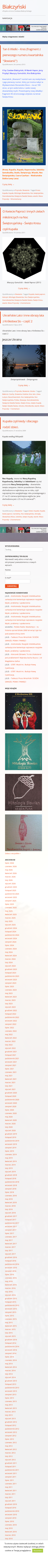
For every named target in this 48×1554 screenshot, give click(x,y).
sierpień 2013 (10, 1447)
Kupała (11, 211)
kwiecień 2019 (11, 1214)
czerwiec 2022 (11, 1084)
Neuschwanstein (14, 444)
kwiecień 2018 (11, 1255)
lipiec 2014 (9, 1410)
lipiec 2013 (9, 1451)
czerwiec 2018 (11, 1248)
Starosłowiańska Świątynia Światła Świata (17, 214)
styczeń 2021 (10, 1142)
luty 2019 (9, 1221)
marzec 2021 (10, 1135)
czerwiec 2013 (11, 1454)
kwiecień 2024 (11, 1008)
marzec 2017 (10, 1300)
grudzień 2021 (11, 1104)
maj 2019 (9, 1211)
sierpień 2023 (10, 1036)
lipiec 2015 (9, 1368)
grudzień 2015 (11, 1351)
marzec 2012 (10, 1506)
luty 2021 (9, 1139)
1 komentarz (15, 456)
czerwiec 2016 (11, 1331)
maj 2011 (9, 1540)
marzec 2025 (10, 971)
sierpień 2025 (10, 953)
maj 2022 (9, 1087)
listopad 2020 (10, 1149)
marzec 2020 (10, 1176)
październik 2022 (12, 1070)
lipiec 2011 (9, 1533)
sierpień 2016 (10, 1324)
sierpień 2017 (10, 1283)
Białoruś (5, 441)
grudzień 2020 (11, 1145)
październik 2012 (12, 1482)
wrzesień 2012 (11, 1485)
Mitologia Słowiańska (22, 211)
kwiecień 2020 (11, 1173)
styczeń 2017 (10, 1307)
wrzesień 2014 (11, 1403)
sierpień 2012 (10, 1488)
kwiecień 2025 (11, 967)
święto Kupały (36, 450)
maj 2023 (9, 1046)
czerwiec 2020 (11, 1166)
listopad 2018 (10, 1231)
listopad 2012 (10, 1478)
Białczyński (14, 6)
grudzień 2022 (11, 1063)
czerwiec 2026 (11, 919)
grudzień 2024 (11, 981)
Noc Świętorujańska (32, 332)
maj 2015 (9, 1375)
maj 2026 (9, 923)
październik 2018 (12, 1235)
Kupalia (5, 211)
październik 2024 (12, 988)
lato (34, 441)
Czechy (11, 441)
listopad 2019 (10, 1190)
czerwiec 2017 (11, 1289)
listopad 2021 (10, 1108)
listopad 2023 (10, 1025)
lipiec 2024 (9, 998)
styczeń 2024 (10, 1019)
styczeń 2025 (10, 977)
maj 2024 (9, 1005)
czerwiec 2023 (11, 1043)
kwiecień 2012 (11, 1502)
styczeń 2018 (10, 1265)
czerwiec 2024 (11, 1001)
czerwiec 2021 (11, 1125)
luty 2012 (9, 1509)
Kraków (25, 441)
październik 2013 (12, 1440)
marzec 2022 (10, 1094)
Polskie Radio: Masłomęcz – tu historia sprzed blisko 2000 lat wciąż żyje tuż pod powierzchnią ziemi (23, 683)
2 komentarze (25, 338)
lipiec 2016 (9, 1327)
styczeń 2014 (10, 1430)
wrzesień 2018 (11, 1238)
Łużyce (4, 444)
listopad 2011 (10, 1519)
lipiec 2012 (9, 1492)
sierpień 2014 (10, 1406)
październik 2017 (12, 1276)
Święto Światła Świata (10, 453)
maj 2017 (9, 1293)
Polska (16, 447)
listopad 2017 (10, 1272)
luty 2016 (9, 1344)
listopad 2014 (10, 1396)
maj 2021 (9, 1128)
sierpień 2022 (10, 1077)
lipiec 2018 (9, 1245)
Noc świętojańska (36, 211)
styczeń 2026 (10, 936)
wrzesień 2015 (11, 1362)
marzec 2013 (10, 1464)
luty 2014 (9, 1427)
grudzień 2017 (11, 1269)
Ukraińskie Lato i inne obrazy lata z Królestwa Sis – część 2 (22, 358)
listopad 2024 (10, 984)
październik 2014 (12, 1399)
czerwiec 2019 (11, 1207)
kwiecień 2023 (11, 1049)
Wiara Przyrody (13, 338)
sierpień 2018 (10, 1241)
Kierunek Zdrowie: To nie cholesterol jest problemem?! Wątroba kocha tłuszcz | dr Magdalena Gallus (23, 710)
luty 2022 (9, 1097)
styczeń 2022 (10, 1101)
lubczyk (5, 332)
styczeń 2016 (10, 1348)
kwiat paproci (40, 329)
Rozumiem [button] (38, 1550)
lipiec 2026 (9, 916)
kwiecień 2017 (11, 1296)
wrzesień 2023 (11, 1032)
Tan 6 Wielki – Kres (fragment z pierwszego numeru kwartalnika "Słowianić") (23, 63)
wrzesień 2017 (11, 1279)
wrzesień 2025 (11, 950)
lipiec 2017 (9, 1286)
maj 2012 (9, 1499)
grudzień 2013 (11, 1434)
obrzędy (38, 567)
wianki (35, 214)
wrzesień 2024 (11, 991)
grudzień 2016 (11, 1310)
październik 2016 (12, 1317)
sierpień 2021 (10, 1118)
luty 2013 (9, 1468)
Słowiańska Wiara (8, 569)
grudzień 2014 (11, 1392)
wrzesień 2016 (11, 1320)
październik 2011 (12, 1523)
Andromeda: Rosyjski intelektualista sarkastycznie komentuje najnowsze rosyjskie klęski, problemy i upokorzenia (23, 652)
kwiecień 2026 (11, 926)
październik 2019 (12, 1193)
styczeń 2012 (10, 1512)
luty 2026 (9, 933)
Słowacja (23, 447)
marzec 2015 (10, 1382)
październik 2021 (12, 1111)
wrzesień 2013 (11, 1444)
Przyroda (18, 208)
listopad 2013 (10, 1437)
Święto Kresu (38, 335)
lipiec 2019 (9, 1204)
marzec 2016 (10, 1341)
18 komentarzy (15, 217)
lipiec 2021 (9, 1121)
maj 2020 (9, 1169)
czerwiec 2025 (11, 960)
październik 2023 (12, 1029)
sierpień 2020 (10, 1159)
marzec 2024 (10, 1012)
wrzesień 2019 (11, 1197)
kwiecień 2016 (11, 1337)
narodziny (16, 567)
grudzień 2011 (11, 1516)
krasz (38, 208)
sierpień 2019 (10, 1200)
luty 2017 (9, 1303)
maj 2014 (9, 1416)
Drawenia (18, 441)
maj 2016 (9, 1334)
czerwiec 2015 (11, 1372)
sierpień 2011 (10, 1530)
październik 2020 (12, 1152)
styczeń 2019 (10, 1224)
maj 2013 (9, 1458)
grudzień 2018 (11, 1228)
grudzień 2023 (11, 1022)
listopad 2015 (10, 1355)
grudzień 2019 (11, 1187)
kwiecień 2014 (11, 1420)
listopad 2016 (10, 1313)
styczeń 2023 (10, 1060)
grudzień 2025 (11, 940)
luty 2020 (9, 1180)
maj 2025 (9, 964)
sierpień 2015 (10, 1365)
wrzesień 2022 (11, 1073)
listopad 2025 (10, 943)
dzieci (31, 564)
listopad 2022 (10, 1067)
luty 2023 (9, 1056)
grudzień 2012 (11, 1475)
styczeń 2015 (10, 1389)
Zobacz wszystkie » (12, 906)
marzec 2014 (10, 1423)
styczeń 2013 (10, 1471)
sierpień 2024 (10, 995)
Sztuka (32, 438)
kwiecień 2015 (11, 1379)
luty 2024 (9, 1015)
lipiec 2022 (9, 1080)
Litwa (38, 441)
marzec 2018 (10, 1259)
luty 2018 (9, 1262)
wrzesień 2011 (11, 1526)
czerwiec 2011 (11, 1536)
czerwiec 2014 (11, 1413)
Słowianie (25, 208)
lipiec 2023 (9, 1039)
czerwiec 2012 (11, 1495)
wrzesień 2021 (11, 1115)
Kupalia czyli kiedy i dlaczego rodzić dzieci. (24, 473)
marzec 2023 (10, 1053)
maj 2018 (9, 1252)
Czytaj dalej (8, 202)
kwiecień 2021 (11, 1132)
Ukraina (21, 453)
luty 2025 (9, 974)
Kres (30, 441)
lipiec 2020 (9, 1163)
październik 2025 (12, 947)
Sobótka (19, 569)
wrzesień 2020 (11, 1156)
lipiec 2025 (9, 957)
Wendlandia (29, 453)
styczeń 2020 (10, 1183)
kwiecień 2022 (11, 1091)
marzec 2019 (10, 1217)
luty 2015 (9, 1386)
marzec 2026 (10, 929)
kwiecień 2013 (11, 1461)
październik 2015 (12, 1358)
